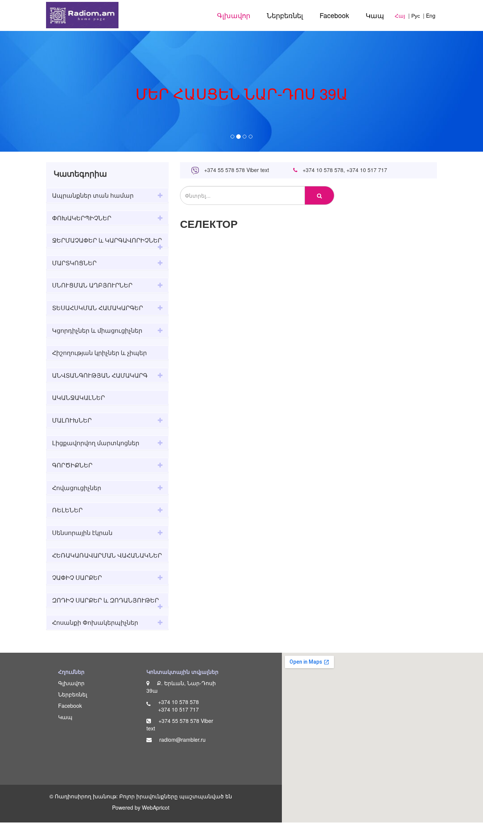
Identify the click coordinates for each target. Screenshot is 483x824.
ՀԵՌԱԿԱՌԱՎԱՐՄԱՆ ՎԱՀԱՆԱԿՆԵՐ (107, 555)
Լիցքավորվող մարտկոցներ (95, 442)
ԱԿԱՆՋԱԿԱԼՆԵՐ (78, 397)
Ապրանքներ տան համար (93, 195)
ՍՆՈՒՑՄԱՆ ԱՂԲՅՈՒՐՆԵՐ (92, 285)
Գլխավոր (233, 15)
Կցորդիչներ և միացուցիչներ (97, 330)
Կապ (375, 15)
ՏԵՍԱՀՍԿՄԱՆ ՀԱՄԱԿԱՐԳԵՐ (97, 307)
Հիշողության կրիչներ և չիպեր (99, 352)
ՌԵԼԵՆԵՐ (67, 510)
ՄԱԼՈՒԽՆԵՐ (72, 420)
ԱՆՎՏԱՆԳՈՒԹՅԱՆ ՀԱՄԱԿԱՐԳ (100, 375)
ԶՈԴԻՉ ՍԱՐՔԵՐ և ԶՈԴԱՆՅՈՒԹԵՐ (105, 600)
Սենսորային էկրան (82, 532)
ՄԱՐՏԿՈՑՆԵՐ (74, 262)
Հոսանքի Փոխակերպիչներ (95, 622)
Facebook (334, 15)
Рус (415, 15)
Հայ (400, 15)
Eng (430, 15)
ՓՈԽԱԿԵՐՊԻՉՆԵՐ (81, 218)
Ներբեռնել (285, 15)
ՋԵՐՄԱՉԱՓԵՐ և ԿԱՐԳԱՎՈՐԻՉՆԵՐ (107, 240)
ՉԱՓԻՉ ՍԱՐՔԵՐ (77, 577)
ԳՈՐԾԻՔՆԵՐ (72, 465)
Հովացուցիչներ (76, 487)
